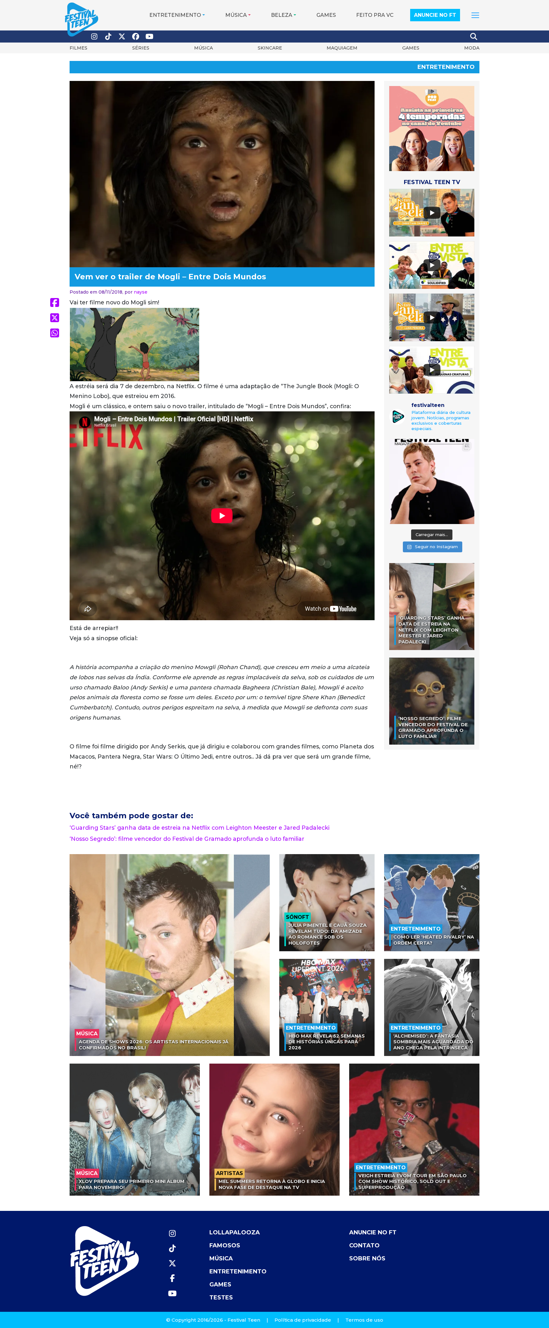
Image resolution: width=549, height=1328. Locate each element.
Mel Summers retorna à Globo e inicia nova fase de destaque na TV (272, 1184)
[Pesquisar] (474, 36)
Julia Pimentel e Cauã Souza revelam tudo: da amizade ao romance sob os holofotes (327, 934)
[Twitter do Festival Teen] (122, 36)
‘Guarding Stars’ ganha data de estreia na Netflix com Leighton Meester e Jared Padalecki (199, 827)
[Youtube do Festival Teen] (149, 36)
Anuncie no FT (435, 15)
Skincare (270, 48)
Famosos (224, 1245)
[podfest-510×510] (431, 128)
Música (236, 15)
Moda (471, 48)
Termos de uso (364, 1320)
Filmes (78, 48)
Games (326, 15)
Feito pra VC (375, 15)
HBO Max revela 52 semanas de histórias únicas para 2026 (326, 1042)
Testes (221, 1297)
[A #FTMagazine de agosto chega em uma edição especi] (431, 481)
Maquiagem (342, 48)
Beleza (281, 15)
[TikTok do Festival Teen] (108, 36)
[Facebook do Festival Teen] (136, 36)
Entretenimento (175, 15)
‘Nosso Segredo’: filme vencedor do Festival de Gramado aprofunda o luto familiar (187, 838)
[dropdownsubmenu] (475, 15)
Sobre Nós (367, 1258)
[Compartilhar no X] (54, 318)
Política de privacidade (302, 1320)
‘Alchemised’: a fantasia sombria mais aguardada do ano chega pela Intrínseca (433, 1042)
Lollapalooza (234, 1232)
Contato (364, 1245)
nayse (140, 292)
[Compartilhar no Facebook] (54, 302)
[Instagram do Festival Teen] (94, 36)
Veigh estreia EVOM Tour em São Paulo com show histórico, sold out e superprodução (412, 1181)
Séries (140, 48)
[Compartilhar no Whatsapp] (54, 333)
